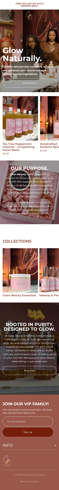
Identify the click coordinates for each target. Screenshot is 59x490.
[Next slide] (52, 125)
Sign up (27, 432)
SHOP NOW (30, 83)
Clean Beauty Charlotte (33, 475)
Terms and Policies (29, 481)
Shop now (29, 370)
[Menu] (4, 15)
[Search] (10, 15)
